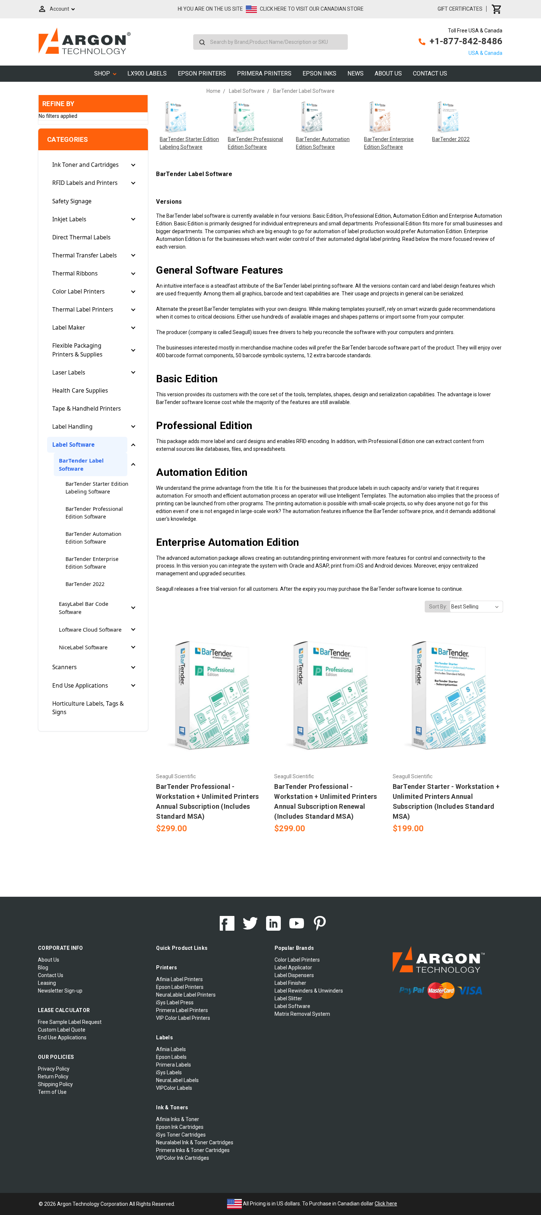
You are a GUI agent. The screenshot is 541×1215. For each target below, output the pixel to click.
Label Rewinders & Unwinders (309, 991)
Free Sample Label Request (70, 1022)
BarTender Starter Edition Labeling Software (97, 487)
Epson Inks (319, 73)
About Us (388, 73)
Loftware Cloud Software (90, 629)
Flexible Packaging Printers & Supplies (77, 350)
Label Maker (68, 327)
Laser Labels (68, 372)
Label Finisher (290, 983)
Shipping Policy (55, 1084)
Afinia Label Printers (179, 979)
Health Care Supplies (80, 390)
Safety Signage (72, 201)
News (355, 73)
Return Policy (53, 1076)
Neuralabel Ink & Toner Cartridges (194, 1142)
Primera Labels (173, 1065)
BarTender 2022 (85, 583)
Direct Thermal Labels (81, 237)
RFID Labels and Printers (84, 183)
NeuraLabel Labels (177, 1080)
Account (59, 9)
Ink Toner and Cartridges (85, 165)
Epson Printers (202, 73)
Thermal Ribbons (75, 273)
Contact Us (430, 73)
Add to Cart (211, 709)
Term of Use (52, 1092)
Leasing (47, 983)
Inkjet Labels (69, 219)
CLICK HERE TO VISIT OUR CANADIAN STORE (312, 9)
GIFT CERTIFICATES (460, 9)
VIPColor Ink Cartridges (182, 1158)
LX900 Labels (147, 73)
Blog (43, 967)
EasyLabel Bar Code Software (83, 607)
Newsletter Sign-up (60, 991)
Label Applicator (293, 967)
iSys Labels (169, 1072)
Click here (386, 1204)
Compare (209, 696)
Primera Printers (264, 73)
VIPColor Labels (174, 1088)
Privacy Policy (54, 1069)
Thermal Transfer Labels (84, 255)
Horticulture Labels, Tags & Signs (88, 708)
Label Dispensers (294, 975)
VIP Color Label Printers (183, 1018)
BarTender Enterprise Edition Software (92, 562)
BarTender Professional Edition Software (94, 512)
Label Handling (72, 427)
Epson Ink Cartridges (180, 1127)
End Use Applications (80, 685)
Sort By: (438, 607)
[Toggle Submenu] (133, 165)
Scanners (64, 667)
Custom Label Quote (61, 1030)
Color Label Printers (78, 291)
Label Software (73, 445)
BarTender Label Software (81, 464)
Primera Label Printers (182, 1010)
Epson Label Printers (180, 987)
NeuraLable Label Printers (186, 995)
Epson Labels (171, 1057)
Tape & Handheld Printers (86, 408)
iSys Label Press (175, 1002)
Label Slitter (288, 998)
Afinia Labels (171, 1049)
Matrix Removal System (302, 1014)
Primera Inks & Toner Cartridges (193, 1150)
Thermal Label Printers (82, 309)
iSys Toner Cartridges (181, 1135)
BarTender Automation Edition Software (93, 537)
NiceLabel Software (83, 647)
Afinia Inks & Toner (177, 1119)
